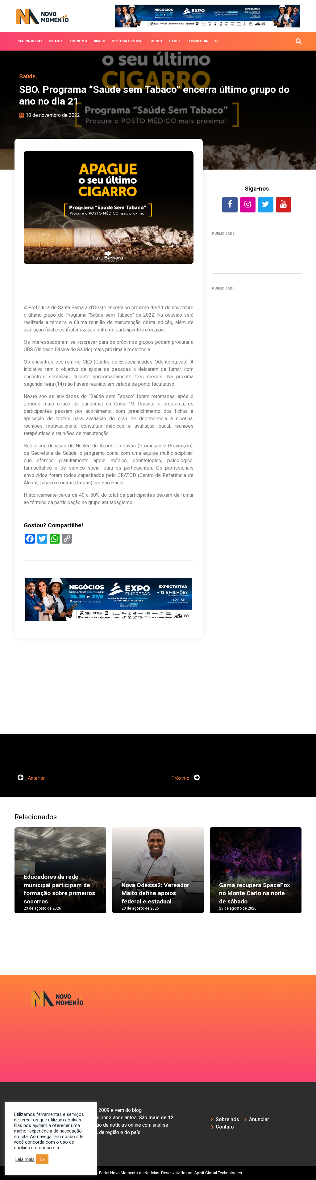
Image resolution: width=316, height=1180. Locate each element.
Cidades (56, 41)
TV (216, 41)
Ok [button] (42, 1159)
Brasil (100, 41)
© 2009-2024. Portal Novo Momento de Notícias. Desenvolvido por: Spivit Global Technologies (158, 1172)
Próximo (181, 778)
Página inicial (30, 41)
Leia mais (25, 1159)
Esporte (155, 41)
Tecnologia (197, 41)
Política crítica (126, 41)
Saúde (175, 41)
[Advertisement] (257, 514)
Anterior (36, 778)
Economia (79, 41)
